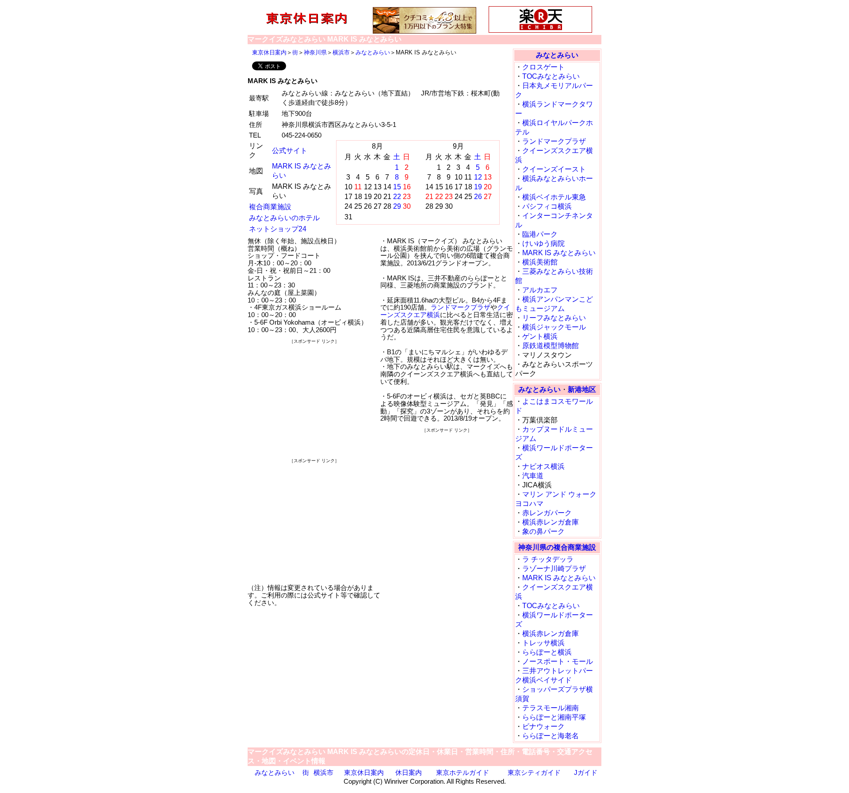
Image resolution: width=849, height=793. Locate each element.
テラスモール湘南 (550, 708)
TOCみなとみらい (551, 76)
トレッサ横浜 (543, 643)
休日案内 (408, 772)
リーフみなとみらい (554, 318)
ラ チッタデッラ (548, 559)
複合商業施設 (270, 207)
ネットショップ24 (277, 229)
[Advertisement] (314, 400)
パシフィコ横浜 (547, 206)
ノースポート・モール (557, 661)
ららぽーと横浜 (547, 652)
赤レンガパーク (547, 513)
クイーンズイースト (554, 169)
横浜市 (341, 52)
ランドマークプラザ (460, 307)
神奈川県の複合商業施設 (557, 547)
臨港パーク (540, 234)
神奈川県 (315, 52)
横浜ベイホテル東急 (554, 197)
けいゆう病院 (543, 243)
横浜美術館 (540, 262)
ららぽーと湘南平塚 (554, 717)
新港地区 (582, 389)
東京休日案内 (269, 52)
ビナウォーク (543, 726)
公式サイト (289, 150)
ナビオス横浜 (543, 466)
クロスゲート (543, 67)
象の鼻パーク (543, 531)
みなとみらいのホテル (284, 218)
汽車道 (532, 475)
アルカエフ (540, 290)
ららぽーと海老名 (550, 735)
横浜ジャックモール (554, 327)
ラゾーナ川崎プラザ (554, 568)
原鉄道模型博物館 (550, 345)
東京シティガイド (534, 772)
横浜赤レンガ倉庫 (550, 522)
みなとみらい (373, 52)
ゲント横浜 (540, 336)
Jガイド (585, 772)
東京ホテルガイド (462, 772)
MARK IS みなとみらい (559, 253)
